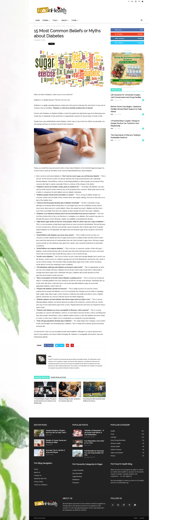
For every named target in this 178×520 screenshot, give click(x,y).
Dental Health (115, 446)
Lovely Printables (78, 470)
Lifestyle (113, 437)
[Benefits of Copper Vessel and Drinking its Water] (39, 442)
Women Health (116, 443)
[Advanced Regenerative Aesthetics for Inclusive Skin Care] (70, 389)
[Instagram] (135, 1)
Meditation (76, 479)
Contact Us (37, 475)
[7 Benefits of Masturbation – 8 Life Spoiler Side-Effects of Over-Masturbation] (77, 433)
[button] (141, 20)
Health (64, 20)
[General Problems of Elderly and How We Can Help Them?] (39, 433)
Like (141, 30)
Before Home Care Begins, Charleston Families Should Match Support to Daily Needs (126, 109)
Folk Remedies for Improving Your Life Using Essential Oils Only (94, 453)
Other (73, 20)
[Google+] (132, 1)
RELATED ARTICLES (41, 377)
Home (37, 20)
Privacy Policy (38, 482)
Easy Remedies (77, 473)
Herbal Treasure (116, 449)
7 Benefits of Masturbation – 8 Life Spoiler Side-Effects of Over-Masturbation (94, 432)
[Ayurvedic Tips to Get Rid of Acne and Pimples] (39, 452)
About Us (37, 472)
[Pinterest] (139, 1)
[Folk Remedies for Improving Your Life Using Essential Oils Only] (77, 453)
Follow (140, 34)
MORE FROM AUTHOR (58, 377)
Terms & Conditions (40, 485)
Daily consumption (117, 453)
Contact (141, 518)
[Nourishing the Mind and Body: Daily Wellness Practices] (94, 389)
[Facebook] (128, 1)
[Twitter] (142, 1)
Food (55, 20)
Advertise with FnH (40, 478)
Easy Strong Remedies (118, 440)
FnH (49, 356)
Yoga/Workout (77, 476)
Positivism (75, 483)
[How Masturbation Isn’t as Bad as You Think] (77, 443)
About (136, 518)
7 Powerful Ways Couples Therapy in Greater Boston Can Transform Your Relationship (45, 401)
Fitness (45, 20)
